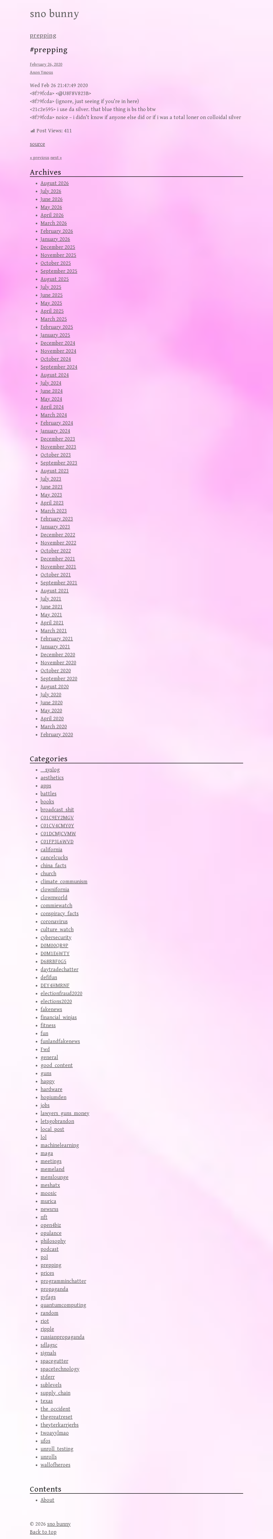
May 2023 (51, 495)
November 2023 (58, 447)
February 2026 (57, 231)
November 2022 (58, 543)
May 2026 (51, 207)
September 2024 (59, 367)
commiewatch (56, 906)
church (48, 874)
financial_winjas (59, 1018)
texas (47, 1401)
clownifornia (55, 890)
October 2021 (56, 575)
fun (44, 1034)
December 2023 (58, 439)
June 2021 (52, 607)
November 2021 (58, 567)
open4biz (51, 1225)
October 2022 (56, 551)
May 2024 (51, 399)
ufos (45, 1441)
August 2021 (55, 591)
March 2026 (54, 223)
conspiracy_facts (60, 914)
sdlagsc (49, 1345)
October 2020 (56, 671)
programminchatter (63, 1281)
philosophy (53, 1241)
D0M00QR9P (54, 946)
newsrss (49, 1209)
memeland (53, 1169)
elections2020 (56, 1002)
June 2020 (52, 703)
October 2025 (56, 263)
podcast (50, 1249)
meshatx (50, 1185)
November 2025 (58, 255)
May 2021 (51, 615)
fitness (48, 1026)
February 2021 (57, 639)
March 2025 (54, 319)
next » (56, 157)
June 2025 (52, 295)
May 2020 (51, 711)
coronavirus (54, 922)
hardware (51, 1089)
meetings (51, 1161)
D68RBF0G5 (53, 962)
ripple (47, 1329)
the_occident (55, 1409)
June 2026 (52, 199)
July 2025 (51, 287)
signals (48, 1353)
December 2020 (58, 655)
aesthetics (52, 778)
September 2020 (59, 679)
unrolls (49, 1457)
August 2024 (55, 375)
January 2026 (55, 239)
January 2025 (55, 335)
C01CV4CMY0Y (57, 826)
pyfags (48, 1297)
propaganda (54, 1289)
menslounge (55, 1177)
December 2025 (58, 247)
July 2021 (51, 599)
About (47, 1500)
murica (48, 1201)
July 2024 (51, 383)
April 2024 (52, 407)
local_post (52, 1129)
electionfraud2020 (61, 994)
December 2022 (58, 535)
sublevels (51, 1385)
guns (46, 1073)
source (37, 144)
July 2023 (51, 479)
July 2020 (51, 695)
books (47, 802)
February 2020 (57, 735)
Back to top (43, 1532)
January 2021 (55, 647)
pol (44, 1257)
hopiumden (53, 1097)
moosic (49, 1193)
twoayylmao (55, 1433)
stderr (48, 1377)
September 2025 (59, 271)
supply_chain (55, 1393)
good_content (57, 1065)
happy (48, 1081)
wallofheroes (55, 1465)
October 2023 (56, 455)
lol (44, 1137)
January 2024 (55, 431)
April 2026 (52, 215)
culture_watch (57, 930)
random (49, 1313)
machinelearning (60, 1145)
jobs (45, 1105)
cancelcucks (54, 858)
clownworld (54, 898)
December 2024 (58, 343)
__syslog (50, 770)
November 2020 (58, 663)
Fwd (45, 1050)
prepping (43, 35)
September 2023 (59, 463)
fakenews (51, 1010)
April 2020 (52, 719)
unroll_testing (57, 1449)
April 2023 (52, 503)
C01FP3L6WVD (57, 842)
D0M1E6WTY (55, 954)
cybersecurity (56, 938)
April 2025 (52, 311)
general (49, 1057)
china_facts (53, 866)
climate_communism (64, 882)
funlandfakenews (60, 1042)
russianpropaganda (63, 1337)
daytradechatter (59, 970)
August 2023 (55, 471)
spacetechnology (60, 1369)
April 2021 (52, 623)
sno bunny (54, 14)
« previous (39, 157)
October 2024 (56, 359)
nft (44, 1217)
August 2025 (55, 279)
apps (46, 786)
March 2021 (54, 631)
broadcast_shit (57, 810)
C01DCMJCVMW (58, 834)
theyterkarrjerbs (60, 1425)
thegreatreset (57, 1417)
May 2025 (51, 303)
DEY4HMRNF (55, 986)
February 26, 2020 (46, 64)
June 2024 (52, 391)
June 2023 (52, 487)
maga (47, 1153)
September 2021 (59, 583)
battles (49, 794)
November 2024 (58, 351)
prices (47, 1273)
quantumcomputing (63, 1305)
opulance (51, 1233)
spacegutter (54, 1361)
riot (45, 1321)
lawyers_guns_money (65, 1113)
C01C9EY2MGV (57, 818)
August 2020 (55, 687)
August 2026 (55, 183)
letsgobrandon (57, 1121)
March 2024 (54, 415)
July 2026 (51, 191)
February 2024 (57, 423)
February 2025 (57, 327)
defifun (49, 978)
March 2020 (54, 727)
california (51, 850)
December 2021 (58, 559)
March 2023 (54, 511)
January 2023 (55, 527)
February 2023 (57, 519)
